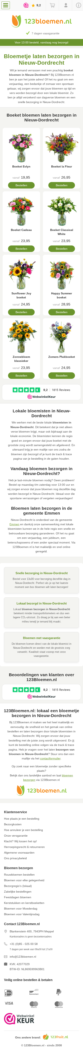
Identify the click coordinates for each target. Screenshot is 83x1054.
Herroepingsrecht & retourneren (24, 847)
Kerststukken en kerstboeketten (24, 902)
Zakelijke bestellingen (17, 891)
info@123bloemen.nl (23, 956)
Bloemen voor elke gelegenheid (24, 880)
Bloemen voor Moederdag (20, 908)
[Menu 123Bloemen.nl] (6, 5)
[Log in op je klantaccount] (65, 5)
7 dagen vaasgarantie (45, 33)
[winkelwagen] (52, 5)
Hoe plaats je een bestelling (21, 818)
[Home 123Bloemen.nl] (41, 26)
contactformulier (50, 758)
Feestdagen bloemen (17, 897)
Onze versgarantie (16, 835)
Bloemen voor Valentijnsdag (21, 914)
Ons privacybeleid (15, 858)
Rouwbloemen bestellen (19, 874)
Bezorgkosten (13, 824)
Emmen (14, 524)
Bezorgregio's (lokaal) (18, 886)
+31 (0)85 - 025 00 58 (24, 944)
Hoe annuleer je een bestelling (23, 830)
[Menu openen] (5, 5)
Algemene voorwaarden (19, 852)
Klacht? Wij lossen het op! (20, 841)
